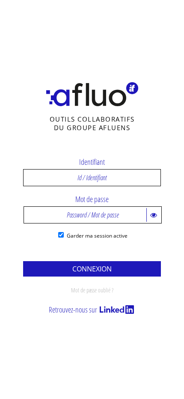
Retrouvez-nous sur (73, 309)
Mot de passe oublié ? (92, 290)
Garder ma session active (97, 235)
